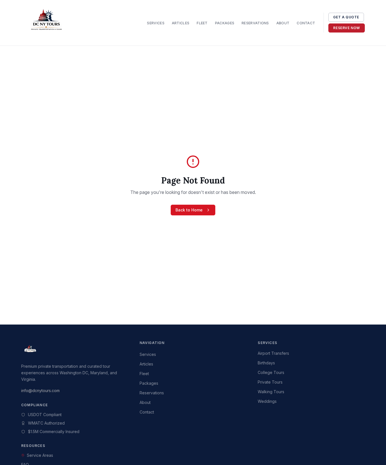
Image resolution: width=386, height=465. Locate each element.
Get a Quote (346, 17)
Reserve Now (346, 28)
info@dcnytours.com (40, 390)
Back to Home (189, 209)
